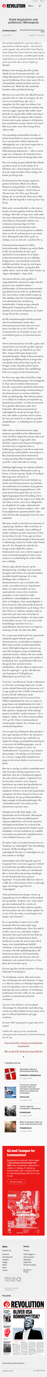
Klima (4, 1267)
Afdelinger (27, 1259)
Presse (26, 1272)
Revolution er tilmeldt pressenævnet (11, 1289)
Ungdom (5, 1259)
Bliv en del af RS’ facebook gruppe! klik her (24, 1051)
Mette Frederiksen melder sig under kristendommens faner (31, 1123)
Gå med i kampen (16, 1182)
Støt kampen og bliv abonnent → (14, 1363)
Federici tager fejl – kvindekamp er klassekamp (30, 1107)
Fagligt (4, 1262)
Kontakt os (27, 1270)
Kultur (4, 1265)
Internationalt (9, 31)
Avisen (4, 1246)
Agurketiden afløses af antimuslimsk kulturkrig (29, 1070)
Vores (26, 1257)
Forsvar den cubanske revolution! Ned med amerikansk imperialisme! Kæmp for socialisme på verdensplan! (29, 1089)
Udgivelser (27, 1262)
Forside (26, 1250)
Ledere (5, 1270)
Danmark (5, 1254)
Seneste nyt (6, 1250)
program (31, 1257)
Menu (30, 6)
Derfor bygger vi (29, 1254)
